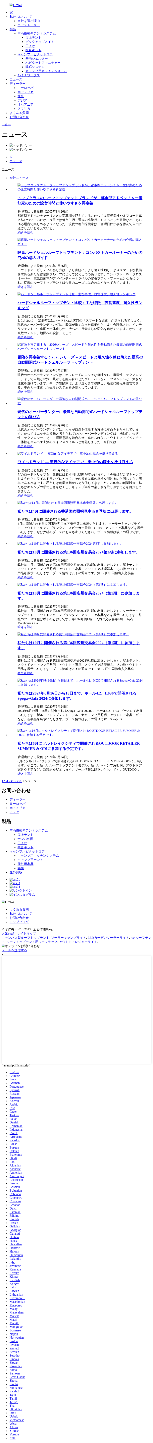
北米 (21, 96)
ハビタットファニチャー (43, 62)
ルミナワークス (29, 75)
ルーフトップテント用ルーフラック (31, 942)
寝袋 (21, 868)
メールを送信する (14, 950)
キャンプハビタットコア (35, 54)
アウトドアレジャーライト (78, 942)
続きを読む (25, 232)
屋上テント (33, 37)
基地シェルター (37, 58)
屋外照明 (16, 872)
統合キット (33, 50)
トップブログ (19, 922)
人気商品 (8, 933)
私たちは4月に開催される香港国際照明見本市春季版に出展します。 (75, 511)
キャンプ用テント (30, 859)
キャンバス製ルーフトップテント (25, 937)
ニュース (16, 79)
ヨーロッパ (25, 87)
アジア (22, 100)
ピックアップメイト (40, 41)
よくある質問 (19, 113)
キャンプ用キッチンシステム (46, 71)
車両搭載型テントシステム (37, 33)
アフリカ (24, 108)
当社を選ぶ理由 (29, 21)
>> (20, 781)
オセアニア (25, 104)
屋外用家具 (25, 864)
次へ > (14, 781)
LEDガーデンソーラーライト (108, 937)
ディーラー (18, 83)
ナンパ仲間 (25, 839)
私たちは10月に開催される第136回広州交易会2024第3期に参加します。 (79, 552)
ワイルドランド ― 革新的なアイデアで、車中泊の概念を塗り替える (75, 462)
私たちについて (21, 16)
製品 (13, 29)
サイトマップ (26, 933)
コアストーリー (29, 25)
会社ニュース (19, 178)
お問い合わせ (19, 117)
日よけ (30, 46)
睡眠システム (35, 67)
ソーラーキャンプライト (68, 937)
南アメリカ (25, 92)
